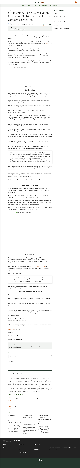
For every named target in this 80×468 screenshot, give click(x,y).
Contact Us (35, 446)
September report (40, 266)
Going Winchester (58, 25)
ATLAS (14, 406)
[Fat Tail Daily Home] (39, 1)
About (20, 448)
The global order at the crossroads (61, 28)
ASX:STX (30, 35)
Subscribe (20, 446)
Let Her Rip (11, 415)
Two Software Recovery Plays (60, 16)
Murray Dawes (28, 420)
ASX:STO (47, 44)
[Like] (43, 26)
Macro (9, 10)
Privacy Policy (21, 453)
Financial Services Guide (22, 452)
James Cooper (43, 423)
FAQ (19, 449)
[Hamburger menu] (3, 2)
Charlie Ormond (17, 374)
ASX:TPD (47, 35)
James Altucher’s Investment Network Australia (26, 399)
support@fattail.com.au (40, 448)
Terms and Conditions (22, 451)
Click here (11, 329)
